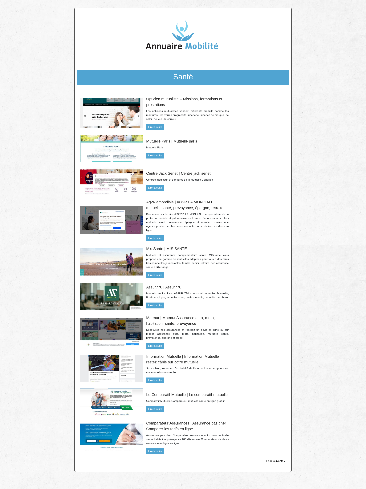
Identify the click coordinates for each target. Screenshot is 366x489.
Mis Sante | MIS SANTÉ (166, 249)
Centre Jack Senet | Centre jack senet (178, 173)
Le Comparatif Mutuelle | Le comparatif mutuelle (187, 395)
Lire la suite (155, 126)
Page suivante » (276, 460)
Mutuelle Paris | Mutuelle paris (171, 141)
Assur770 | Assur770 (163, 287)
